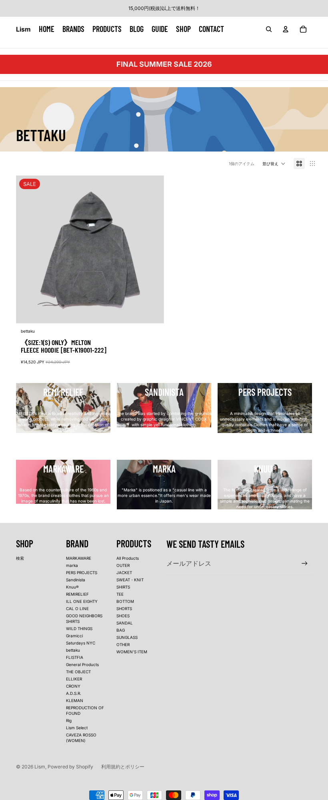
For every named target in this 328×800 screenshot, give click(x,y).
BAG (120, 630)
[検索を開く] (269, 29)
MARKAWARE (78, 558)
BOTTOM (125, 601)
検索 (20, 558)
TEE (120, 594)
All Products (127, 558)
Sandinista (75, 579)
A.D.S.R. (73, 693)
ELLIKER (74, 678)
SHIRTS (123, 587)
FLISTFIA (74, 657)
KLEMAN (74, 700)
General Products (82, 664)
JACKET (124, 572)
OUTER (123, 565)
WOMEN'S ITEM (131, 651)
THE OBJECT (78, 671)
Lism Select (77, 727)
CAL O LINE (77, 608)
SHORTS (124, 608)
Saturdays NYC (80, 642)
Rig (69, 720)
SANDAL (124, 622)
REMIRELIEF (77, 594)
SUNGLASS (127, 637)
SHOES (123, 615)
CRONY (73, 686)
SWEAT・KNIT (130, 579)
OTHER (123, 644)
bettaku (73, 650)
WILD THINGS (79, 628)
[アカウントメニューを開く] (285, 29)
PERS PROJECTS (81, 572)
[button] (274, 163)
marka (72, 565)
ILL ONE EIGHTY (82, 601)
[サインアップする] (304, 563)
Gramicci (74, 635)
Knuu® (72, 587)
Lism (39, 767)
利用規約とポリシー (122, 767)
